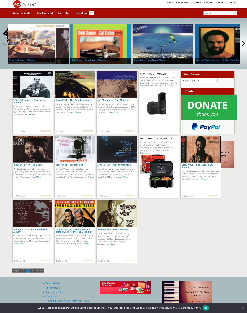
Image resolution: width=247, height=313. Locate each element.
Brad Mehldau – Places (21, 60)
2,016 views (103, 131)
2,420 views (187, 196)
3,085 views (103, 260)
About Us (208, 3)
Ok (205, 308)
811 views (61, 131)
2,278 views (61, 260)
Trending (81, 13)
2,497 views (19, 260)
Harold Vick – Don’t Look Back (113, 229)
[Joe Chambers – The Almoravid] (117, 84)
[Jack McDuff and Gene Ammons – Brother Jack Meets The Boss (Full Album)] (75, 213)
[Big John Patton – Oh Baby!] (33, 149)
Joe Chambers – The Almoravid (113, 100)
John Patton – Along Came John (114, 165)
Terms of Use (53, 283)
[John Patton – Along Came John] (117, 149)
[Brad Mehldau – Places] (38, 43)
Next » (39, 270)
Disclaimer (51, 296)
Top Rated (64, 13)
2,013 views (19, 131)
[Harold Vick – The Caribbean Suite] (75, 84)
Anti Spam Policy (55, 292)
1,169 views (61, 196)
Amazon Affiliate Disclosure (188, 3)
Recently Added (22, 13)
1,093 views (19, 196)
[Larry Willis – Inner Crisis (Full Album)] (201, 149)
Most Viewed (45, 13)
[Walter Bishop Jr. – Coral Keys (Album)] (33, 84)
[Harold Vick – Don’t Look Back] (117, 213)
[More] (32, 114)
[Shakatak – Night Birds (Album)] (163, 43)
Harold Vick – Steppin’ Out (69, 165)
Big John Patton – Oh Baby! (27, 165)
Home (170, 3)
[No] (242, 308)
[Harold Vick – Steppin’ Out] (75, 149)
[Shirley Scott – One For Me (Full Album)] (33, 213)
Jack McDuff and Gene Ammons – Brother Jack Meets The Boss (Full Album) (73, 231)
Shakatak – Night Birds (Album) (149, 60)
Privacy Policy (53, 287)
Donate (232, 3)
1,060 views (103, 196)
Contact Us (220, 3)
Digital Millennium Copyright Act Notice (67, 301)
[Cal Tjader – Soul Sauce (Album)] (100, 43)
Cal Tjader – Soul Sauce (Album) (88, 60)
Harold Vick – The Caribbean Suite (73, 100)
